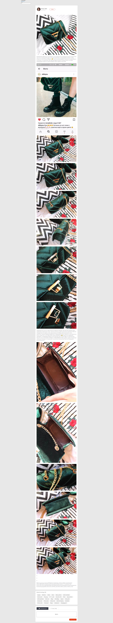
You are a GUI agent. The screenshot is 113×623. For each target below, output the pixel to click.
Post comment (73, 619)
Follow (52, 9)
